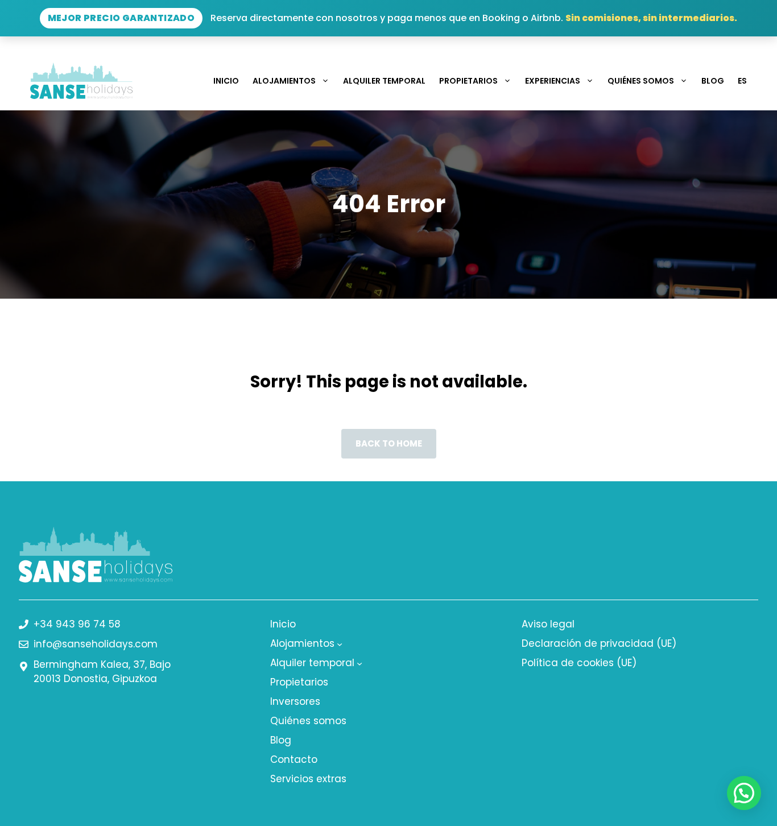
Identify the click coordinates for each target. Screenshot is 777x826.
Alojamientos (284, 80)
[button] (744, 793)
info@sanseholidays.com (96, 644)
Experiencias (552, 80)
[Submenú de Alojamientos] (339, 643)
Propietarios (468, 80)
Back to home (389, 443)
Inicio (226, 80)
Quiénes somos (640, 80)
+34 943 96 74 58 (77, 624)
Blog (712, 80)
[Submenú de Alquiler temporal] (359, 663)
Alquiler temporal (384, 80)
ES (742, 80)
